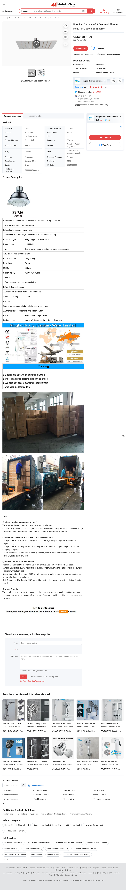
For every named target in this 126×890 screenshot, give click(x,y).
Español (27, 873)
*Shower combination (101, 799)
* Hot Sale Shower (70, 790)
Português (36, 873)
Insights (68, 870)
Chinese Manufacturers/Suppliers (41, 868)
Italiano (64, 873)
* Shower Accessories (10, 799)
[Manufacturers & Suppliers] (63, 4)
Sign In (77, 105)
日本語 (104, 873)
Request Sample (113, 54)
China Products (22, 868)
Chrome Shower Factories (97, 843)
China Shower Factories (13, 843)
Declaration (88, 880)
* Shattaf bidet (98, 795)
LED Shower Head (73, 825)
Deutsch (72, 873)
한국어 (97, 873)
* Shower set (68, 795)
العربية (90, 873)
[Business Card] (120, 127)
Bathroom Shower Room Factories (69, 843)
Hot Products (10, 868)
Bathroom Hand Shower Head (84, 848)
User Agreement (76, 880)
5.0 (98, 120)
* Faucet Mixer (68, 799)
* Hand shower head (10, 795)
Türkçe (51, 875)
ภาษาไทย (117, 873)
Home (4, 18)
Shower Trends (53, 854)
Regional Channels (99, 868)
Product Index (113, 868)
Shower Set (8, 825)
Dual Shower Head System (14, 831)
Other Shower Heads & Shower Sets (47, 825)
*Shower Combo (8, 790)
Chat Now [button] (100, 48)
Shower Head (54, 18)
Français (45, 873)
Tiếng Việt (59, 875)
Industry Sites (86, 868)
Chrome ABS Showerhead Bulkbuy (77, 854)
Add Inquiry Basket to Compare (36, 80)
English (19, 873)
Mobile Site (59, 870)
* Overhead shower (40, 795)
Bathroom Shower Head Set (57, 848)
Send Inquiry (80, 48)
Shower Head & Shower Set (38, 18)
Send (23, 676)
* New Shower (98, 790)
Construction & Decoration (18, 18)
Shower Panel (23, 825)
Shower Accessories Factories (39, 843)
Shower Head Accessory (33, 848)
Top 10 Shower (36, 854)
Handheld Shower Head (94, 825)
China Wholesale (60, 868)
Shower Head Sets (11, 848)
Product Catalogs (37, 785)
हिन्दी (110, 873)
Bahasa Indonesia (71, 875)
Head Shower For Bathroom (15, 854)
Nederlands (82, 873)
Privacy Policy (99, 880)
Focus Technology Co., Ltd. (47, 880)
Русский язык (55, 873)
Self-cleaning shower (40, 790)
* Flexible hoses (38, 799)
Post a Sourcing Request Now (32, 681)
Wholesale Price (74, 868)
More (4, 859)
